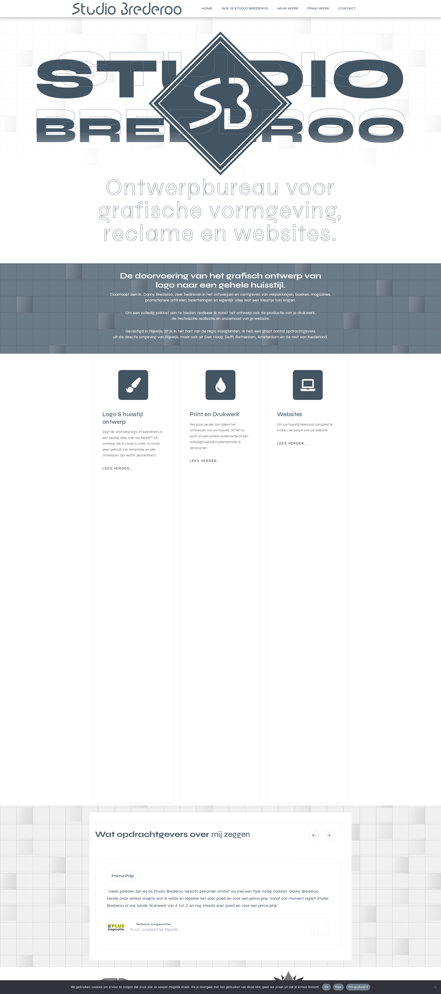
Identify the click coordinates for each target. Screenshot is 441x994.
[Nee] (435, 987)
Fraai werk (318, 8)
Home (207, 8)
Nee (338, 987)
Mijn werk (288, 8)
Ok (326, 987)
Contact (347, 8)
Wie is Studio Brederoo (245, 8)
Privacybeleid (358, 987)
